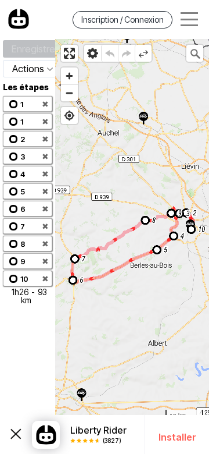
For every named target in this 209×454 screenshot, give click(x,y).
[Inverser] (143, 53)
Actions (28, 69)
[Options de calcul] (92, 53)
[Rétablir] (126, 53)
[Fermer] (16, 434)
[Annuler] (109, 53)
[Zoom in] (69, 76)
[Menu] (189, 19)
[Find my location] (69, 115)
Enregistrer (35, 49)
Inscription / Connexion (122, 19)
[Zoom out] (69, 92)
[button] (27, 104)
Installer (177, 437)
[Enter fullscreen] (69, 53)
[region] (132, 246)
